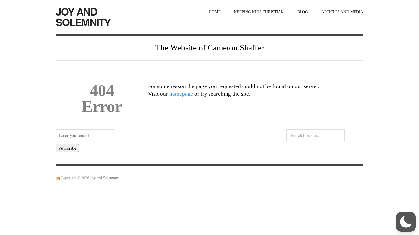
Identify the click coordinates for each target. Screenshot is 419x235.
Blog (302, 12)
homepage (181, 94)
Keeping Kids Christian (259, 12)
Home (215, 12)
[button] (406, 222)
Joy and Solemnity (83, 16)
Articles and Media (342, 12)
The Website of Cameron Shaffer (209, 47)
